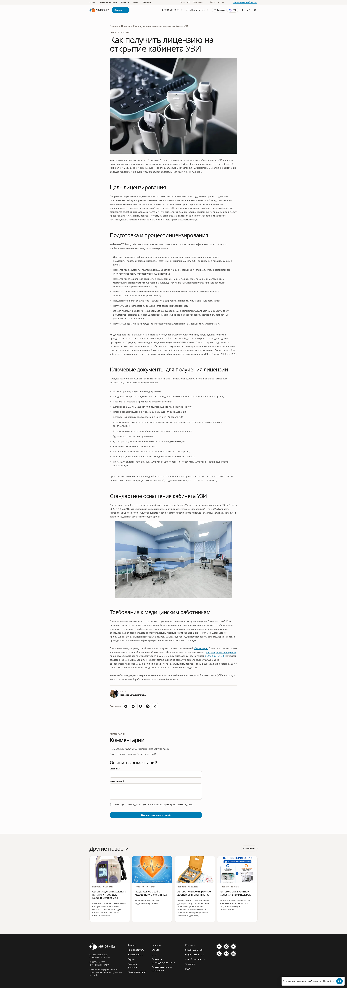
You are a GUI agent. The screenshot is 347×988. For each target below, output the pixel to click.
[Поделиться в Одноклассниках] (140, 706)
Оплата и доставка (108, 2)
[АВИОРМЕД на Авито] (233, 953)
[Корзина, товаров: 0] (255, 10)
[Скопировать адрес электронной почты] (207, 10)
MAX (187, 968)
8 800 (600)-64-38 (214, 655)
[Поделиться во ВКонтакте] (126, 706)
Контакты (147, 2)
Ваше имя (115, 768)
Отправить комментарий (156, 815)
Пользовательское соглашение (162, 969)
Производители (136, 949)
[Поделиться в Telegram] (133, 706)
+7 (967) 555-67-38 (194, 954)
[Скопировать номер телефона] (181, 10)
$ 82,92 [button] (213, 2)
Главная (114, 26)
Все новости (249, 848)
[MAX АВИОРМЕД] (226, 946)
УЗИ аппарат (201, 648)
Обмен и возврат (137, 972)
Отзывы (156, 949)
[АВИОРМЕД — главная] (99, 10)
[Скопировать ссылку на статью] (155, 706)
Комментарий (117, 781)
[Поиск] (242, 10)
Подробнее (328, 981)
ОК (339, 981)
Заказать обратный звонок (245, 2)
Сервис (92, 2)
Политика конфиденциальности (163, 961)
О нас (135, 2)
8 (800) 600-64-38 (170, 10)
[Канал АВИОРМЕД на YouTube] (226, 953)
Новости (125, 2)
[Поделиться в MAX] (148, 706)
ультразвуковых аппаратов (221, 652)
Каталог (118, 10)
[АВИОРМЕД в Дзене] (219, 953)
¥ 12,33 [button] (221, 2)
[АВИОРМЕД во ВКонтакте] (233, 946)
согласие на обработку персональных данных (172, 804)
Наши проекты (135, 954)
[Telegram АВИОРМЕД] (219, 946)
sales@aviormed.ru (195, 10)
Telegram (190, 964)
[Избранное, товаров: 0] (248, 10)
